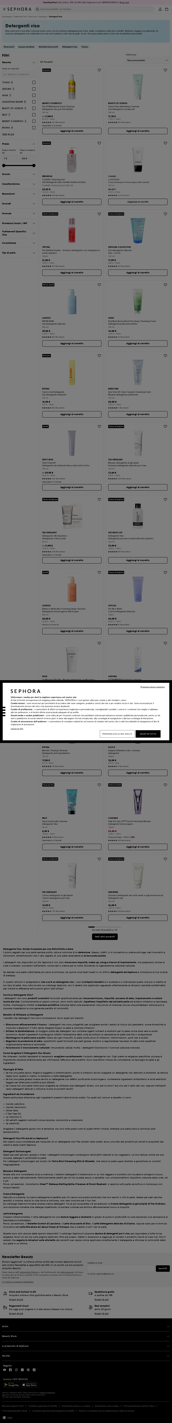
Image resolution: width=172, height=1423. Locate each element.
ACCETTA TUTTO (148, 734)
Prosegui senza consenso (153, 687)
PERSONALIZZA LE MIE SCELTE (117, 734)
